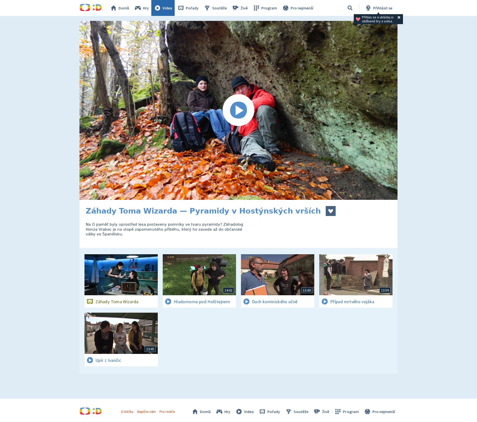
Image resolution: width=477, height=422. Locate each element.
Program (269, 7)
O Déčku (127, 411)
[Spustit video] (239, 110)
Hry (146, 7)
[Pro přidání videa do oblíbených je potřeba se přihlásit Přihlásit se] (331, 211)
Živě (244, 7)
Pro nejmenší (302, 7)
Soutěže (219, 7)
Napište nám (146, 411)
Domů (124, 7)
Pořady (192, 7)
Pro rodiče (167, 411)
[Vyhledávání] (350, 8)
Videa (167, 7)
